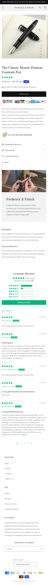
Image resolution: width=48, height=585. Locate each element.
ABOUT (7, 493)
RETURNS (8, 499)
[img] (7, 317)
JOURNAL (8, 474)
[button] (2, 7)
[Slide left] (18, 62)
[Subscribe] (40, 549)
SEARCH (8, 468)
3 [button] (24, 443)
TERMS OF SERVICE (12, 509)
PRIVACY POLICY (11, 504)
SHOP (7, 463)
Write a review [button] (24, 302)
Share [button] (6, 162)
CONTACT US (9, 479)
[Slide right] (29, 62)
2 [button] (21, 443)
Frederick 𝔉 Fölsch (20, 581)
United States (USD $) (23, 564)
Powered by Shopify (31, 581)
